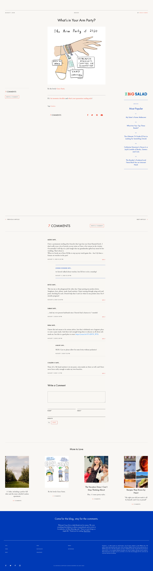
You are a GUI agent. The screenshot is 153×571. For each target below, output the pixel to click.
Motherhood (71, 548)
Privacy (40, 552)
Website (50, 418)
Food (38, 545)
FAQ (37, 552)
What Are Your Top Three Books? (136, 127)
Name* (50, 410)
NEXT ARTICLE (141, 219)
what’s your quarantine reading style (80, 98)
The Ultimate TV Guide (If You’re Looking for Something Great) (136, 137)
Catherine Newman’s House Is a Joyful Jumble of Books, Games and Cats (136, 149)
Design (76, 12)
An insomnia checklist (57, 98)
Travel (6, 548)
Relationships (40, 548)
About (6, 552)
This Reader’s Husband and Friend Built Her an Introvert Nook (136, 162)
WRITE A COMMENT (12, 97)
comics (53, 106)
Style (96, 483)
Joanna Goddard (61, 268)
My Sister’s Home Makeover (136, 117)
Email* (79, 410)
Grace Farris (143, 12)
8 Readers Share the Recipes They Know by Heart (136, 490)
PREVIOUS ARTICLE (13, 219)
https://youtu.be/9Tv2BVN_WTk (87, 334)
